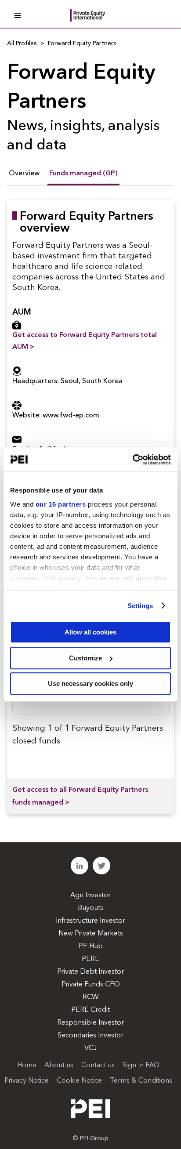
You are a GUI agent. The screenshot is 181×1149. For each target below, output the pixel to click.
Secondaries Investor (90, 1035)
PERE (90, 959)
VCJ (90, 1048)
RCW (91, 997)
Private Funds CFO (91, 984)
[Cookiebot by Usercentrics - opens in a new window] (132, 459)
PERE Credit (90, 1010)
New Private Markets (90, 933)
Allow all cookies (90, 632)
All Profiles (22, 43)
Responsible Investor (90, 1022)
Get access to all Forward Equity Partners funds (80, 796)
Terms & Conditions (141, 1080)
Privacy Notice (26, 1080)
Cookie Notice (79, 1080)
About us (58, 1065)
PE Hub (91, 946)
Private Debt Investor (90, 971)
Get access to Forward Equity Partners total (84, 341)
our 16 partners (61, 504)
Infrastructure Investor (90, 920)
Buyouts (90, 908)
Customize (85, 658)
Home (26, 1065)
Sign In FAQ (141, 1065)
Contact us (98, 1065)
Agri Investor (90, 895)
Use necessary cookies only (90, 683)
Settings (140, 605)
